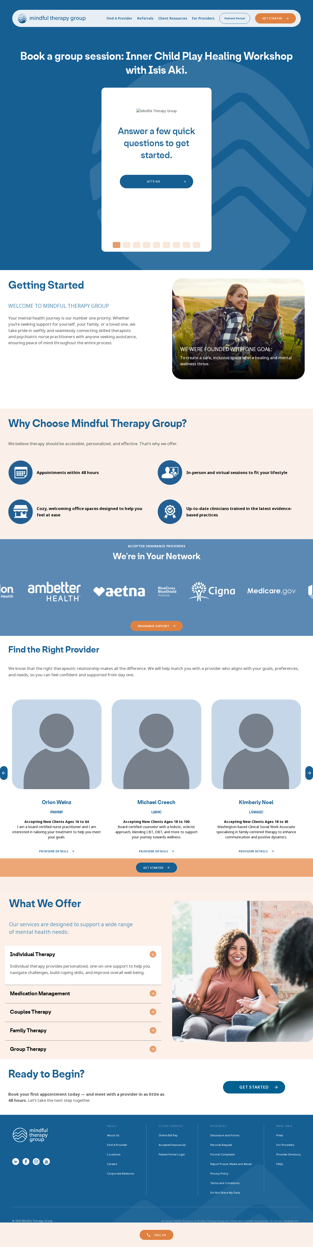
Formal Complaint (222, 1154)
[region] (156, 773)
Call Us (160, 1235)
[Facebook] (25, 1161)
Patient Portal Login (172, 1154)
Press (279, 1135)
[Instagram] (36, 1161)
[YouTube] (46, 1161)
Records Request (221, 1145)
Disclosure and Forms (224, 1135)
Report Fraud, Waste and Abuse (231, 1164)
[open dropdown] (153, 954)
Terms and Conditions (224, 1183)
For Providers (203, 18)
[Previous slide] (4, 773)
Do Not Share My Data (225, 1192)
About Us (113, 1135)
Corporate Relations (120, 1173)
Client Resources (172, 18)
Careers (112, 1164)
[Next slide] (309, 773)
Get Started (272, 18)
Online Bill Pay (168, 1135)
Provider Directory (288, 1154)
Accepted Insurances (172, 1145)
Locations (113, 1154)
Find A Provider (119, 18)
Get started (153, 867)
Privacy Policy (219, 1173)
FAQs (279, 1164)
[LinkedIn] (15, 1161)
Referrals (145, 18)
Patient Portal (234, 18)
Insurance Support (153, 626)
